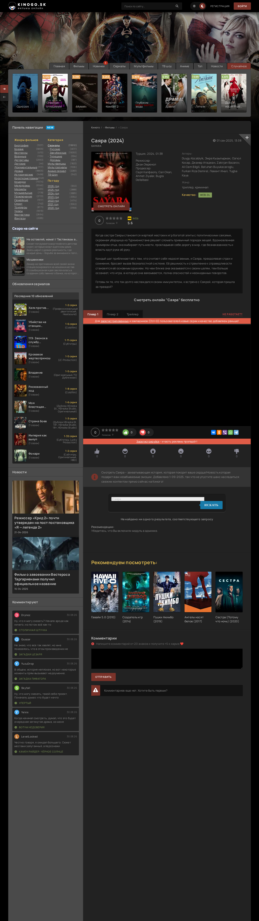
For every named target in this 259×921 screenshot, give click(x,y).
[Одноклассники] (219, 432)
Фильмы (78, 66)
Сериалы (119, 66)
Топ (200, 66)
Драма (18, 171)
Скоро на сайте (25, 228)
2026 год (53, 186)
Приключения (23, 196)
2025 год (53, 189)
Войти (242, 6)
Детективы (21, 160)
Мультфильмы (143, 66)
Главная (59, 66)
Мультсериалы (57, 167)
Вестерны (21, 152)
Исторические (23, 174)
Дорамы (55, 160)
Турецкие (56, 156)
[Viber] (224, 432)
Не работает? (233, 314)
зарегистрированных (115, 321)
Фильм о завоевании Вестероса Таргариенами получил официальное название (42, 579)
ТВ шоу (167, 66)
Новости (217, 66)
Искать (211, 505)
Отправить (103, 677)
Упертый (24, 703)
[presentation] (4, 97)
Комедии (20, 181)
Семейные (21, 200)
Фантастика (22, 214)
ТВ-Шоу (53, 174)
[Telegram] (236, 432)
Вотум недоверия (31, 727)
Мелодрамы (22, 185)
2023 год (53, 197)
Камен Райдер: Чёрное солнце (40, 751)
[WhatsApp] (230, 432)
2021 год (53, 204)
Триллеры (20, 207)
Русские (55, 149)
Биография (21, 145)
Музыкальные (23, 192)
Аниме (184, 66)
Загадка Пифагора (32, 678)
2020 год (53, 208)
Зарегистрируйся (147, 441)
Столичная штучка (32, 630)
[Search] (177, 6)
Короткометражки (26, 178)
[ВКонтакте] (213, 432)
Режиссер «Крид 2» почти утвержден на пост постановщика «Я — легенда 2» (44, 523)
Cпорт (18, 203)
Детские (19, 163)
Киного (95, 127)
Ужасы (18, 211)
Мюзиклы (20, 189)
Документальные (25, 167)
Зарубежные (58, 152)
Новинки (99, 66)
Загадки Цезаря (30, 654)
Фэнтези (19, 218)
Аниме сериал (57, 171)
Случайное (239, 66)
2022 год (53, 200)
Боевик (19, 149)
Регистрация (220, 6)
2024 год (53, 193)
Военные (20, 156)
